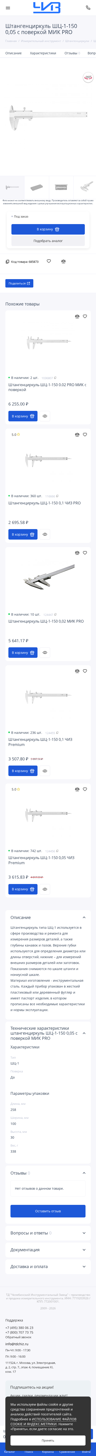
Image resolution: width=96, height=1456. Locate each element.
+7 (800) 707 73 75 (19, 1332)
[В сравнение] (64, 261)
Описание (13, 53)
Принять (48, 1440)
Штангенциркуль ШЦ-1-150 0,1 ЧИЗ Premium (40, 742)
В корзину (20, 416)
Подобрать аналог (48, 241)
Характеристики (43, 53)
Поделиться (17, 283)
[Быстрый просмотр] (45, 416)
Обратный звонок (18, 1337)
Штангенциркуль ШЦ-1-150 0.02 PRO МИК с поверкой (47, 387)
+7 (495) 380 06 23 (19, 1328)
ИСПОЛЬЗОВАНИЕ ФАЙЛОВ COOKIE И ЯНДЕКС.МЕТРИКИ (43, 1421)
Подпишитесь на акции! (32, 1387)
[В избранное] (50, 261)
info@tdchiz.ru (16, 1344)
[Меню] (8, 8)
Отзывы (72, 53)
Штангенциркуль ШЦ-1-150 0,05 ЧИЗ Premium (41, 860)
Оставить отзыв (48, 1211)
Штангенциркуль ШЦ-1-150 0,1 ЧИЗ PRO (44, 503)
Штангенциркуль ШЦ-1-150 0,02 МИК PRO (46, 621)
